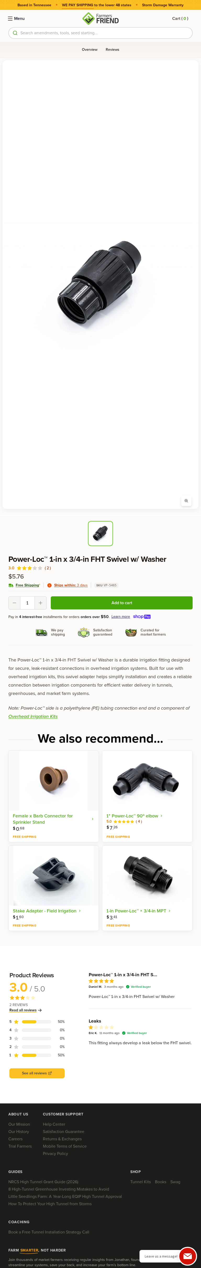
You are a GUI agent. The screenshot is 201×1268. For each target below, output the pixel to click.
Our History (18, 1132)
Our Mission (19, 1124)
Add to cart (121, 603)
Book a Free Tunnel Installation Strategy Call (48, 1232)
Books (160, 1182)
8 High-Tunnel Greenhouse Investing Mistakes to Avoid (58, 1189)
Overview (89, 49)
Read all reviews (23, 1010)
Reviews (112, 49)
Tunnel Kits (140, 1182)
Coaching (19, 1222)
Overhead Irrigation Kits (33, 716)
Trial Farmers (20, 1146)
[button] (180, 18)
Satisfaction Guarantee (63, 1132)
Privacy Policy (55, 1154)
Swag (175, 1182)
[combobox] (100, 33)
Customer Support (63, 1114)
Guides (15, 1172)
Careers (15, 1139)
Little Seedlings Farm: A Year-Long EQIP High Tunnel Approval (65, 1196)
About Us (18, 1114)
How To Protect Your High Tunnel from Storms (50, 1204)
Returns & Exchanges (62, 1139)
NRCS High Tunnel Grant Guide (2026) (43, 1182)
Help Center (54, 1124)
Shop (135, 1172)
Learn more (120, 616)
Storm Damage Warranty (162, 5)
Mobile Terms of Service (65, 1146)
